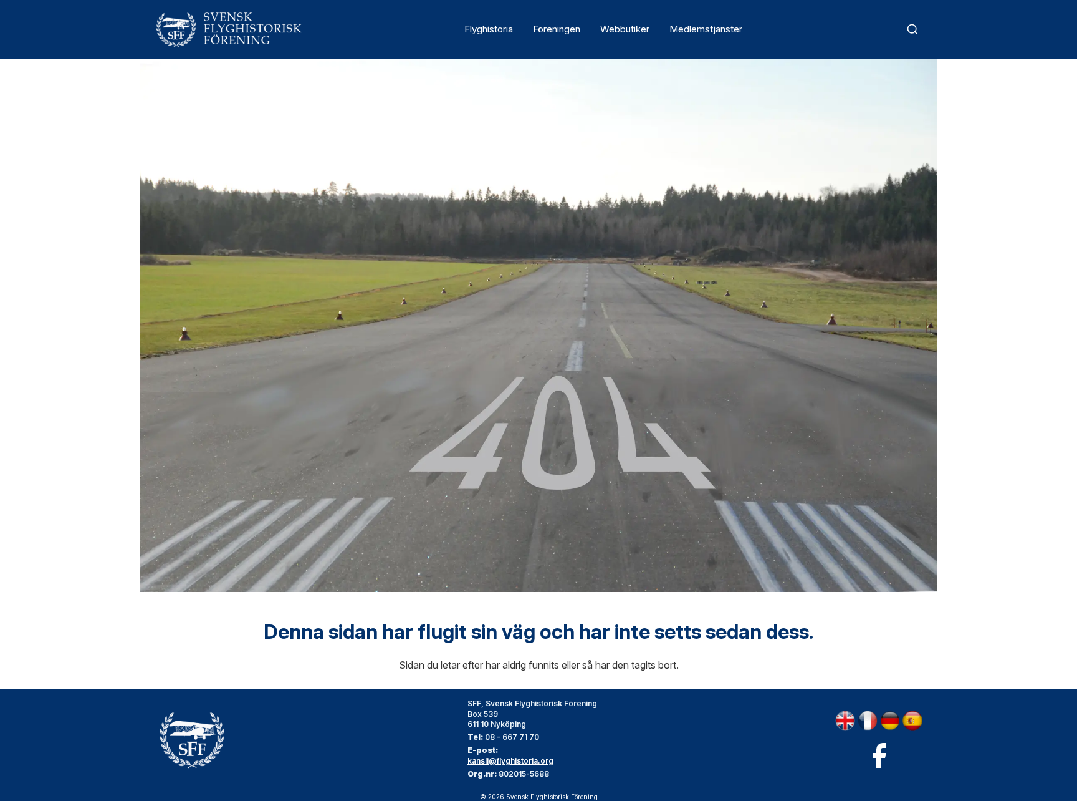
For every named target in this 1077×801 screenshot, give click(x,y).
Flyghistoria (488, 29)
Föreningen (556, 29)
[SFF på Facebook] (879, 755)
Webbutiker (624, 29)
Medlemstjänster (705, 29)
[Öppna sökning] (912, 29)
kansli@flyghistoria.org (510, 760)
